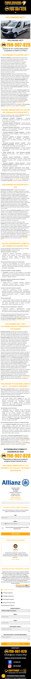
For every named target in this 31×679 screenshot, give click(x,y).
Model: (15, 620)
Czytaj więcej (16, 559)
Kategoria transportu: (15, 608)
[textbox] (14, 610)
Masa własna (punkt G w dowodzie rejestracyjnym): (15, 634)
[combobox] (3, 523)
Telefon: (15, 521)
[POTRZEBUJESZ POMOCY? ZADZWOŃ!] (3, 676)
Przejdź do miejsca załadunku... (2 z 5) (15, 643)
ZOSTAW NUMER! (15, 533)
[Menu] (15, 12)
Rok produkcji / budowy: (15, 626)
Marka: (15, 614)
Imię (15, 515)
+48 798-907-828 (20, 102)
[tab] (7, 589)
